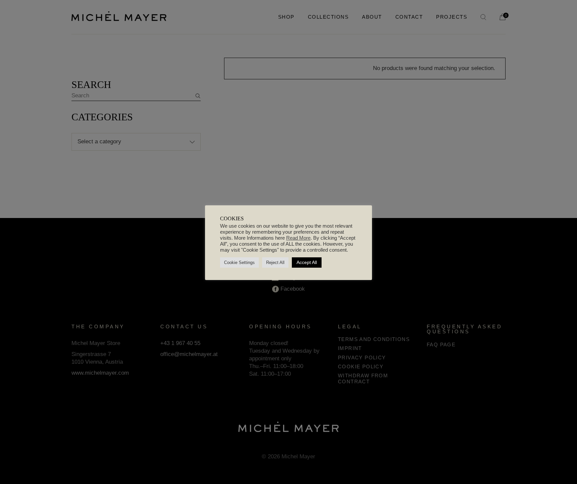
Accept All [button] (307, 262)
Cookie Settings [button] (239, 262)
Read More (298, 238)
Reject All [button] (275, 262)
